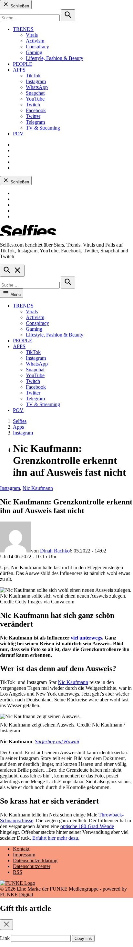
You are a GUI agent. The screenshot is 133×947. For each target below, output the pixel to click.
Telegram (35, 122)
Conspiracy (37, 46)
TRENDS (23, 29)
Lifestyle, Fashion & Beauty (54, 58)
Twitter (33, 116)
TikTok (33, 75)
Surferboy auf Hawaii (57, 741)
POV (18, 133)
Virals (32, 35)
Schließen (19, 6)
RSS (17, 872)
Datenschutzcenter (31, 866)
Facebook (36, 110)
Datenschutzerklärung (35, 860)
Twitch (33, 104)
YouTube (35, 99)
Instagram (36, 81)
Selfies (19, 421)
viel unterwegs (86, 637)
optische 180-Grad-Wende (87, 826)
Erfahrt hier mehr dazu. (55, 838)
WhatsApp (37, 87)
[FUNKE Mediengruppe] (17, 883)
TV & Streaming (43, 128)
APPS (19, 70)
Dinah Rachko (55, 550)
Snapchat (35, 93)
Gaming (34, 52)
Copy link (83, 938)
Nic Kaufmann (38, 488)
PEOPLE (22, 64)
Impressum (24, 854)
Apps (18, 427)
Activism (35, 41)
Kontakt (21, 849)
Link (5, 938)
